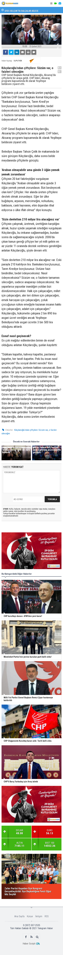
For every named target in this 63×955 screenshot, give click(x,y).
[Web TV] (55, 3)
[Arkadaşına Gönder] (22, 52)
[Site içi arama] (37, 937)
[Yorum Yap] (33, 52)
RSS (47, 916)
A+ (59, 67)
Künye (30, 916)
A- (59, 71)
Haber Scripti (29, 943)
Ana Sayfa (19, 916)
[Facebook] (5, 52)
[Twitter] (11, 52)
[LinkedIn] (16, 52)
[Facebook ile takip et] (26, 937)
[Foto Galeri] (59, 3)
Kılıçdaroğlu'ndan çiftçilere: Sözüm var (31, 430)
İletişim (38, 916)
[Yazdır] (28, 52)
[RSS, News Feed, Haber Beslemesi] (31, 937)
